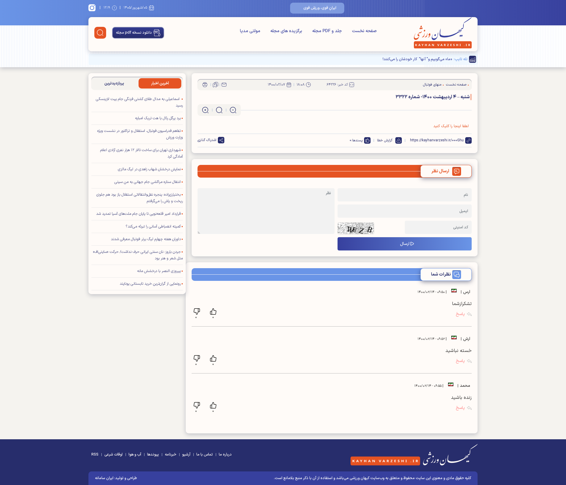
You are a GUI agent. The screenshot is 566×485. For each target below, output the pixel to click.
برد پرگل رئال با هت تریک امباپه (158, 118)
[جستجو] (100, 33)
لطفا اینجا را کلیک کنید (451, 126)
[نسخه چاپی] (205, 85)
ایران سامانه (104, 478)
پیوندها (153, 455)
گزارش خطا (384, 140)
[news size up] (205, 110)
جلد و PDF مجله (327, 31)
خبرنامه (170, 455)
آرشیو (186, 455)
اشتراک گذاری (207, 140)
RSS (94, 455)
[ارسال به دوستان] (224, 85)
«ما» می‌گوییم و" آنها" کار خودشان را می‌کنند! (417, 59)
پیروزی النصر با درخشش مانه (159, 271)
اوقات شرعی (113, 455)
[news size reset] (219, 110)
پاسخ (460, 314)
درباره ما (225, 455)
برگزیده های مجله (286, 31)
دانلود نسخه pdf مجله (134, 33)
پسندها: (357, 140)
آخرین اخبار (160, 83)
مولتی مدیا (250, 31)
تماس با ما (204, 455)
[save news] (215, 85)
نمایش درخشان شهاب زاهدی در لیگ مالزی (149, 169)
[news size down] (233, 110)
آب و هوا (135, 455)
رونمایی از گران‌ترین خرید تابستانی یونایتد (150, 284)
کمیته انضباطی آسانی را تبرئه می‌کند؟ (153, 227)
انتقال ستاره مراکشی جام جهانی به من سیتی (147, 182)
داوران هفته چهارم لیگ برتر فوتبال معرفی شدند (146, 239)
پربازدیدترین (114, 83)
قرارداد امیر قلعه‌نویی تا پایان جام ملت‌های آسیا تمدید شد (138, 214)
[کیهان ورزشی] (443, 32)
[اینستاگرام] (92, 7)
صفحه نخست (364, 31)
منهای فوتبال (432, 84)
